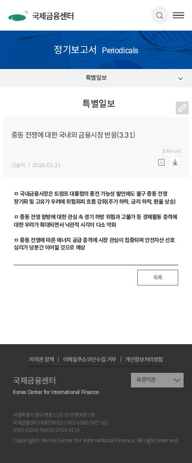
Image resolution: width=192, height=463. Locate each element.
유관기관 (145, 379)
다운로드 (175, 163)
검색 (160, 15)
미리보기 (161, 163)
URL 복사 (182, 108)
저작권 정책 (41, 359)
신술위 (18, 165)
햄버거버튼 (178, 15)
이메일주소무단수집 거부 (89, 359)
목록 (157, 277)
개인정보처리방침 (144, 359)
